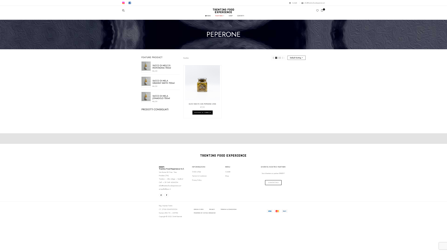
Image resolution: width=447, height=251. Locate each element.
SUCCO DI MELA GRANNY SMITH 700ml (163, 82)
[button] (323, 10)
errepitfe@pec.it (165, 189)
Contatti (294, 3)
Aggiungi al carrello (202, 112)
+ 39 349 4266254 (170, 182)
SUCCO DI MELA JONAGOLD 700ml (161, 97)
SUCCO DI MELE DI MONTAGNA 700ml (161, 66)
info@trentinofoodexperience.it (314, 3)
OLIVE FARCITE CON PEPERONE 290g (202, 104)
